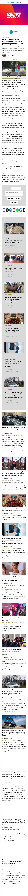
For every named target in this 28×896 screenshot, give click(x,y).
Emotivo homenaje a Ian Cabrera (12, 618)
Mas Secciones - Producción (11, 435)
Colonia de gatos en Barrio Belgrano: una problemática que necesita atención (13, 240)
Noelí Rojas (10, 55)
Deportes (5, 480)
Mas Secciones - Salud (9, 659)
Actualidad (5, 37)
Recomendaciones (14, 198)
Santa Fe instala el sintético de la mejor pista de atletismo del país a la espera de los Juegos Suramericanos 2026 (14, 822)
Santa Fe (14, 202)
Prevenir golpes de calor (12, 193)
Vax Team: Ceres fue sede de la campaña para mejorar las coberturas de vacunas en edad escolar (12, 652)
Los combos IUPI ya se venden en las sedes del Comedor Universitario (13, 270)
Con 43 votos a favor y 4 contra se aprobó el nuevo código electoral (12, 330)
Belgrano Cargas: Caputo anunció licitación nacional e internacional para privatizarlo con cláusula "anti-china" (13, 733)
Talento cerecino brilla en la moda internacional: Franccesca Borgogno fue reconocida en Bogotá (13, 578)
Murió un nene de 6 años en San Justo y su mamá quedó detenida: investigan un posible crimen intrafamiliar (13, 395)
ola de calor (16, 188)
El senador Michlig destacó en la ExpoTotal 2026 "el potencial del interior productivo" (13, 300)
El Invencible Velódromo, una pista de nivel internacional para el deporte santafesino (13, 861)
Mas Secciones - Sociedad (10, 585)
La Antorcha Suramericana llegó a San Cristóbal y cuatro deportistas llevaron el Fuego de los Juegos (13, 473)
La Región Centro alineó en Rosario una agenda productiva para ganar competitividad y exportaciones (13, 429)
